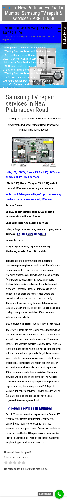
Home (8, 7)
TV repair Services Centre (31, 233)
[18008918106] (59, 494)
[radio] (6, 463)
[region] (33, 68)
